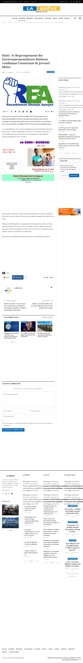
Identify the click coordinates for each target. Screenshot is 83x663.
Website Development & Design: (57, 658)
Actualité (22, 18)
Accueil (20, 1)
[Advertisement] (41, 38)
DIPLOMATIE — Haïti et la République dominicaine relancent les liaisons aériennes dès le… (69, 136)
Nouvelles (30, 18)
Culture (66, 18)
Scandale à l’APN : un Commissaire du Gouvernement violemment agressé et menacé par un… (50, 509)
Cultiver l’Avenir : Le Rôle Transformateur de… (31, 552)
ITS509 (78, 658)
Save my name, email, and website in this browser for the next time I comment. (27, 424)
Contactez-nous (14, 652)
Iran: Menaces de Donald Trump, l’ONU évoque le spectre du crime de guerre (69, 145)
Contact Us (33, 1)
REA (8, 273)
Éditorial (63, 649)
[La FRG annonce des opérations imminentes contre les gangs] (44, 326)
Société (4, 652)
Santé (61, 18)
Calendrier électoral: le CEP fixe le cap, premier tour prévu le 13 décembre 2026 (69, 113)
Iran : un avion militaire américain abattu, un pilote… (73, 564)
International (39, 18)
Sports (55, 18)
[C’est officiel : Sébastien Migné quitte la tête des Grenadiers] (28, 326)
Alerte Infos (26, 1)
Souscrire (74, 175)
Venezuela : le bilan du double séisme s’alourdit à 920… (73, 511)
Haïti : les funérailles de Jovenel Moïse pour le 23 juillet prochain (41, 306)
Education (71, 649)
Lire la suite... (6, 490)
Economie (48, 18)
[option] (10, 517)
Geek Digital (70, 658)
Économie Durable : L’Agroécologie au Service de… (30, 508)
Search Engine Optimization (70, 659)
